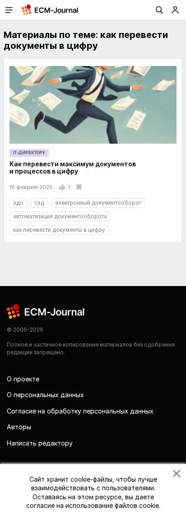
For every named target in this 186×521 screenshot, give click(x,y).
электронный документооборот (98, 202)
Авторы (19, 427)
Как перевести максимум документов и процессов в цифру (72, 167)
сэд (39, 202)
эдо (18, 202)
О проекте (23, 379)
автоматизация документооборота (60, 216)
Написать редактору (40, 443)
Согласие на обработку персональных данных (80, 411)
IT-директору (29, 152)
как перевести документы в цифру (59, 229)
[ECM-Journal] (46, 311)
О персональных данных (45, 395)
